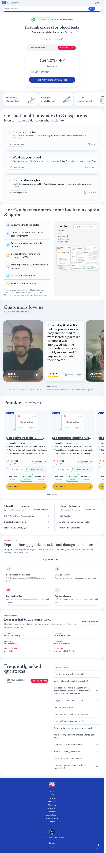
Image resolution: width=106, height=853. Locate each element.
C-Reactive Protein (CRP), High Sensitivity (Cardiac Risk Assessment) (26, 438)
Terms (52, 847)
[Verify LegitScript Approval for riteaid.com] (52, 832)
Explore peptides (50, 559)
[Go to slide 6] (56, 386)
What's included (39, 461)
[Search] (99, 8)
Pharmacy (52, 805)
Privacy (52, 843)
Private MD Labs (36, 390)
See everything (34, 402)
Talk (93, 9)
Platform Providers (52, 818)
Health (52, 798)
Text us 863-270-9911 (14, 3)
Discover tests (18, 144)
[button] (77, 258)
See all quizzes (39, 509)
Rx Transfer (52, 808)
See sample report (20, 192)
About (52, 795)
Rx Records (52, 811)
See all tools (91, 509)
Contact (52, 822)
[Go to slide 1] (48, 386)
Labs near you (18, 167)
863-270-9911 (68, 47)
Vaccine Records (52, 815)
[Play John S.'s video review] (36, 374)
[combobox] (32, 72)
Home (52, 791)
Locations (52, 801)
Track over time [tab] (16, 469)
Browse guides (88, 621)
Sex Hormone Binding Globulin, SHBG (72, 438)
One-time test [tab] (36, 469)
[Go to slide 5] (55, 386)
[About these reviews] (62, 39)
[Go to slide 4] (53, 386)
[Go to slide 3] (52, 386)
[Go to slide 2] (50, 386)
